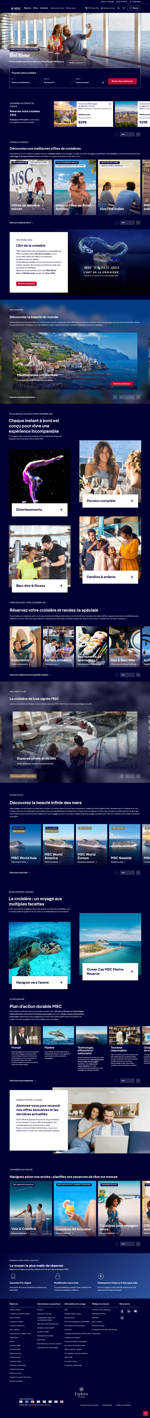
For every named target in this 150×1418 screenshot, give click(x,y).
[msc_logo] (15, 8)
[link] (122, 384)
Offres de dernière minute (25, 207)
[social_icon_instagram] (122, 1317)
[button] (26, 82)
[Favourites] (124, 8)
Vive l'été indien (112, 209)
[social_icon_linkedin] (129, 1311)
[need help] (145, 1413)
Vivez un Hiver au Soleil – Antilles (75, 207)
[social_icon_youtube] (135, 1311)
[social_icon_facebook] (122, 1311)
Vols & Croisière (23, 1229)
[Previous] (115, 397)
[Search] (118, 8)
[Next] (138, 222)
